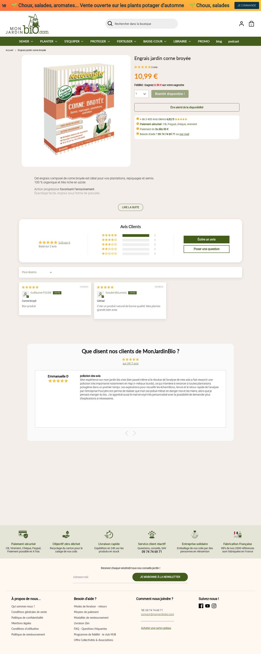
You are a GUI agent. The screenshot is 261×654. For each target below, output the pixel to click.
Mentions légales (21, 623)
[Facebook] (201, 606)
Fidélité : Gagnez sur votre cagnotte (159, 85)
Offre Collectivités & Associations (93, 640)
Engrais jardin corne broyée (32, 50)
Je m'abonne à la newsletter (160, 576)
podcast (233, 41)
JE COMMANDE (246, 5)
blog (219, 41)
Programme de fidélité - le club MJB (95, 634)
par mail (184, 134)
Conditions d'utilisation (25, 628)
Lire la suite (130, 207)
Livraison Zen (81, 623)
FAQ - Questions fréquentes (90, 628)
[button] (142, 67)
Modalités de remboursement (91, 617)
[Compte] (241, 24)
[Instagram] (214, 606)
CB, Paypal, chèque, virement (168, 124)
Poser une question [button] (207, 249)
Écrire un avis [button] (207, 239)
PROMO (204, 41)
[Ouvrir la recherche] (110, 23)
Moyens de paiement (86, 612)
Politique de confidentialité (27, 617)
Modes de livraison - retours (90, 606)
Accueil (9, 50)
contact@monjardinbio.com (157, 614)
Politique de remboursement (28, 634)
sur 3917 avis (131, 363)
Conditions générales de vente (29, 612)
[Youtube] (207, 606)
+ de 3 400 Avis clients (163, 119)
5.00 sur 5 (64, 242)
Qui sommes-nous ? (23, 606)
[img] (30, 287)
